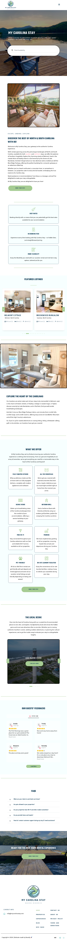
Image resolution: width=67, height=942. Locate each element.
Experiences (41, 919)
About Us (54, 915)
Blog (38, 923)
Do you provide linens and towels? (23, 815)
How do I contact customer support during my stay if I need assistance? (34, 820)
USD (55, 938)
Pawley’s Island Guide (33, 658)
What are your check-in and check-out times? (27, 799)
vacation (28, 154)
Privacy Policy (57, 919)
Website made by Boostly (22, 937)
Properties (40, 915)
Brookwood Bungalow (38, 315)
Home (38, 910)
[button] (3, 309)
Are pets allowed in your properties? (24, 804)
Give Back (40, 927)
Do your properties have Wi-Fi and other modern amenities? (31, 810)
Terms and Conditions (55, 924)
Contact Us (55, 910)
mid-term (37, 154)
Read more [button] (12, 737)
